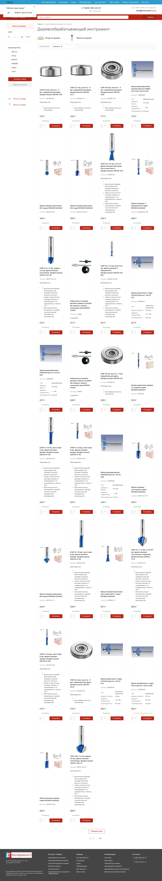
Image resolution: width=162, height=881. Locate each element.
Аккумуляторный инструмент (58, 863)
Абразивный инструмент (57, 857)
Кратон (14, 52)
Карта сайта (114, 2)
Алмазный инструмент (112, 863)
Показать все (97, 831)
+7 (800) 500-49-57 (91, 8)
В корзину (56, 126)
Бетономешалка (54, 869)
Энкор (13, 56)
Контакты (145, 2)
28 (100, 838)
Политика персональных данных (32, 871)
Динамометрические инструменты (116, 869)
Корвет (14, 68)
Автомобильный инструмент (58, 860)
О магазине (63, 2)
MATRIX (14, 60)
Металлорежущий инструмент (115, 872)
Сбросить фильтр (20, 85)
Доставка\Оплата (49, 2)
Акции (73, 2)
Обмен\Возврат (85, 2)
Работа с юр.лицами (130, 2)
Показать (17, 79)
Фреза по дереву (19, 105)
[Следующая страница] (103, 838)
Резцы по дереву (19, 99)
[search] (125, 17)
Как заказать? (100, 2)
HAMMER (14, 64)
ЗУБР (13, 71)
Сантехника (108, 860)
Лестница (107, 857)
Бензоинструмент (54, 866)
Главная (40, 24)
